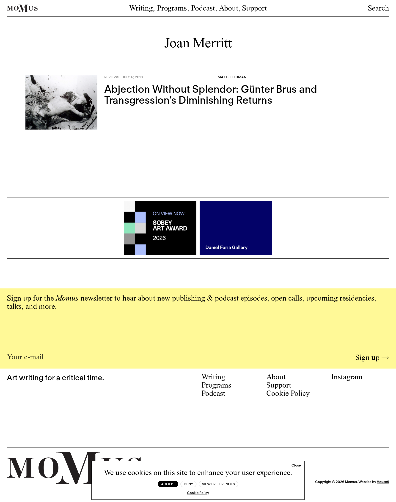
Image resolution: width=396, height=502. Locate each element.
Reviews (111, 77)
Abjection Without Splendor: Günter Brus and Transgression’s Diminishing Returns (210, 94)
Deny (188, 484)
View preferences (218, 484)
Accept (168, 484)
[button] (296, 465)
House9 (383, 482)
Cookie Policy (198, 493)
